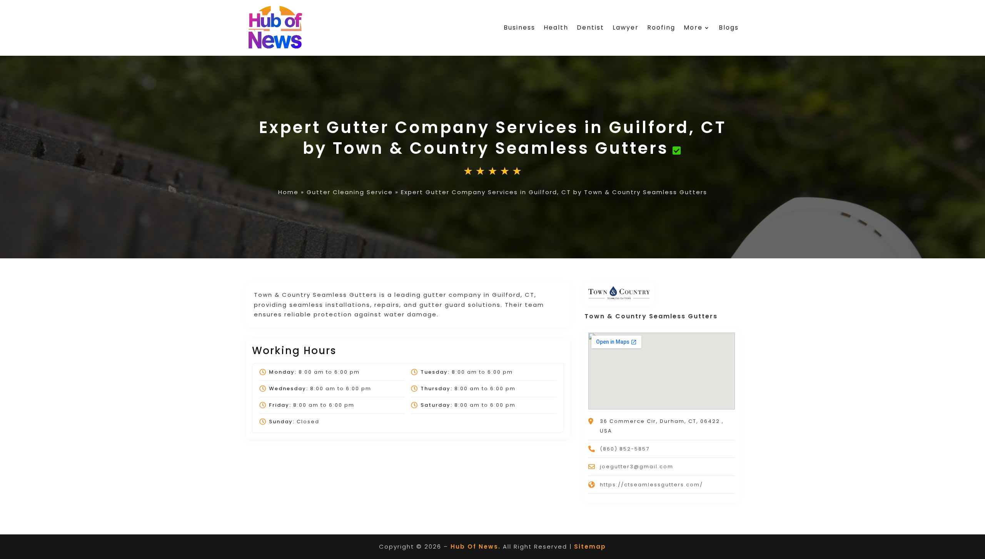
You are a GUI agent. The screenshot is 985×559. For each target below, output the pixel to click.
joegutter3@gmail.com (636, 466)
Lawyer (626, 27)
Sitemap (590, 546)
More (693, 27)
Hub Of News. (476, 546)
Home (288, 192)
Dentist (590, 27)
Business (519, 27)
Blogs (729, 27)
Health (556, 27)
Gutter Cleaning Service (350, 192)
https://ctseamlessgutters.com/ (651, 484)
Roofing (661, 27)
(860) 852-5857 (624, 449)
